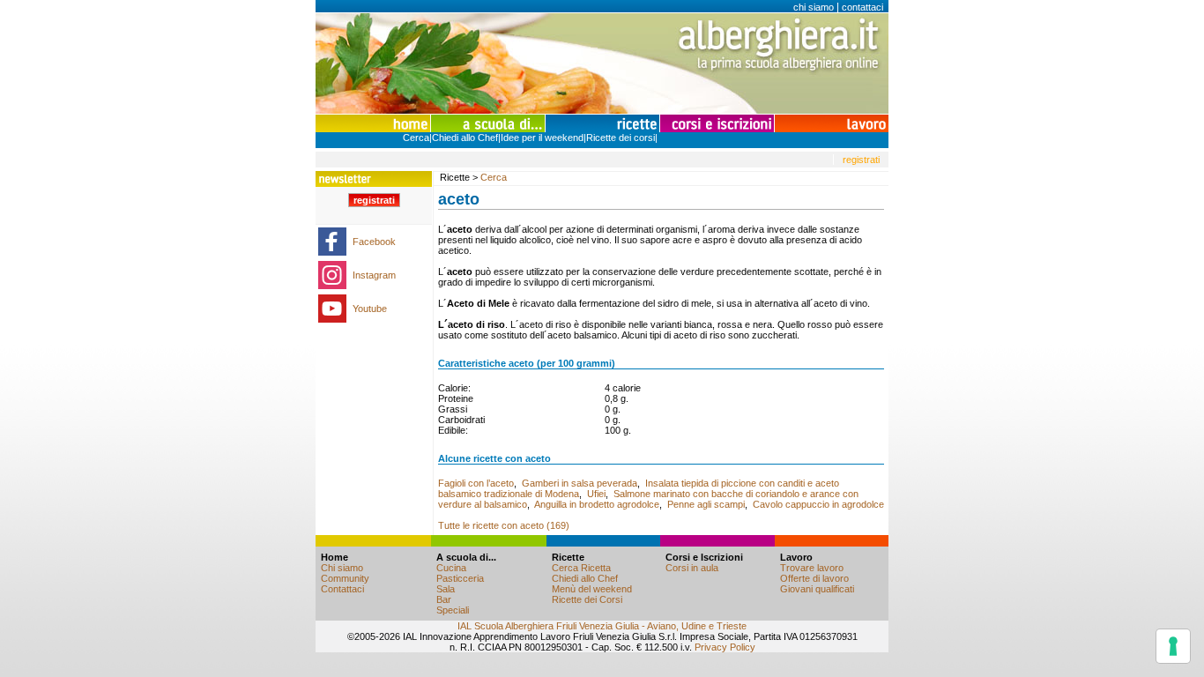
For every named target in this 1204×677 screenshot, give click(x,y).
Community (345, 578)
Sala (445, 589)
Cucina (451, 567)
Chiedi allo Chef (465, 137)
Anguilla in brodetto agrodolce (596, 504)
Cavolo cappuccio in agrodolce (818, 504)
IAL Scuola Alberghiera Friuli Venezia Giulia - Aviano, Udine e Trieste (602, 626)
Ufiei (596, 493)
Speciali (452, 610)
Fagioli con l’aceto (476, 483)
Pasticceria (460, 578)
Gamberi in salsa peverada (579, 483)
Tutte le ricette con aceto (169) (503, 525)
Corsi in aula (691, 567)
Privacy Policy (725, 647)
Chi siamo (342, 567)
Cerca (416, 137)
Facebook (374, 241)
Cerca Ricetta (581, 567)
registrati (861, 159)
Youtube (370, 308)
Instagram (374, 275)
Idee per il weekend (542, 137)
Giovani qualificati (817, 589)
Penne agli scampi (706, 504)
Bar (443, 599)
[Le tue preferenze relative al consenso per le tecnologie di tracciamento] (1173, 646)
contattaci (862, 7)
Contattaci (342, 589)
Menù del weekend (592, 589)
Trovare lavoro (812, 567)
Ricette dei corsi (620, 137)
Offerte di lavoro (814, 578)
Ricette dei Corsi (587, 599)
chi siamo (813, 7)
